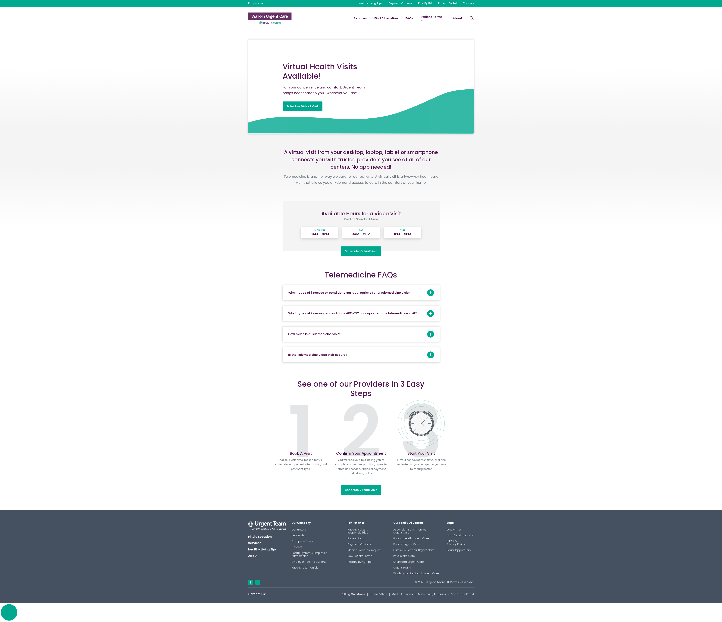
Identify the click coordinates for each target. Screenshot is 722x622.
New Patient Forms (359, 556)
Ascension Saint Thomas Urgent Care (409, 531)
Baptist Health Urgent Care (411, 538)
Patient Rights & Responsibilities (357, 531)
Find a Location (386, 18)
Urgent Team (402, 567)
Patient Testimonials (304, 567)
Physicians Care (404, 556)
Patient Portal (447, 3)
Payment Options (400, 3)
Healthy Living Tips (369, 3)
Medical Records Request (364, 550)
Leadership (298, 535)
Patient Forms (431, 17)
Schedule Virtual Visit (302, 106)
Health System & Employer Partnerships (309, 554)
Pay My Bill (425, 3)
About (457, 18)
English (253, 3)
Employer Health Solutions (308, 562)
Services (360, 18)
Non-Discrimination (460, 535)
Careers (468, 3)
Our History (298, 529)
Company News (302, 541)
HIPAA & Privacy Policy (456, 542)
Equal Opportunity (459, 550)
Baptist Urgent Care (406, 544)
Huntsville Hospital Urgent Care (413, 550)
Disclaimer (454, 529)
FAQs (409, 18)
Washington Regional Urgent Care (416, 573)
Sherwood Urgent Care (408, 562)
